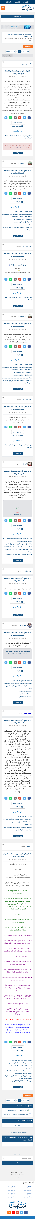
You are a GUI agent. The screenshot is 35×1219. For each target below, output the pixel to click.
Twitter (8, 1110)
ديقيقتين (19, 653)
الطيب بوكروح (26, 63)
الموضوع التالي (13, 1133)
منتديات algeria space (26, 691)
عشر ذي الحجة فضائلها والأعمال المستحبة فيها (18, 827)
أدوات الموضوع (8, 56)
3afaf (25, 464)
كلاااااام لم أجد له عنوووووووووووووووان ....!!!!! (17, 538)
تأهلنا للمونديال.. (26, 824)
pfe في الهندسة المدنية (24, 816)
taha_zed (28, 571)
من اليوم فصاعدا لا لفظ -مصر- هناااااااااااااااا (18, 554)
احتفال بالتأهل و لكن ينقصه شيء (21, 822)
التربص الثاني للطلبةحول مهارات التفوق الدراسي (19, 1067)
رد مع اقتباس (17, 153)
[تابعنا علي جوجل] (17, 1212)
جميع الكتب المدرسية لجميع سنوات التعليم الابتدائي (19, 687)
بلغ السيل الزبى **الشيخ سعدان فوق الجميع (19, 544)
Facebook (7, 1114)
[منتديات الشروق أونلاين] (28, 10)
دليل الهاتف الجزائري (25, 696)
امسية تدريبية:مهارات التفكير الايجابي (20, 1063)
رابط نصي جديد (28, 1186)
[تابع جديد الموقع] (9, 1212)
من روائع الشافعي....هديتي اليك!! (22, 680)
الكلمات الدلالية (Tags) (25, 1121)
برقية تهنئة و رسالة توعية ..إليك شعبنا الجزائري (17, 819)
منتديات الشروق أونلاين (25, 34)
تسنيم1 (28, 846)
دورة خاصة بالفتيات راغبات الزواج (22, 1081)
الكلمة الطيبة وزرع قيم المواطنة (22, 1060)
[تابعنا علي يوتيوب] (13, 1212)
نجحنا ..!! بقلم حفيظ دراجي (24, 830)
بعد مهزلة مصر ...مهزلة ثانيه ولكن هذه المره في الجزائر (18, 550)
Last (8, 51)
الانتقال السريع (17, 1154)
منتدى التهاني (28, 36)
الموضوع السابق (22, 1133)
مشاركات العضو (16, 126)
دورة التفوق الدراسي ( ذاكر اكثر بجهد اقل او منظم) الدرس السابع (18, 1077)
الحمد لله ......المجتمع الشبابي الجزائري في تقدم (18, 683)
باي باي (17, 1125)
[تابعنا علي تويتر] (21, 1212)
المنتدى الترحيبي (12, 34)
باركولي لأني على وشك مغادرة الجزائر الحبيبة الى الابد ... (18, 137)
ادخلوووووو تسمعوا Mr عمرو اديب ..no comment (18, 547)
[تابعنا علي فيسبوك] (26, 1212)
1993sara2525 (22, 163)
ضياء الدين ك (22, 625)
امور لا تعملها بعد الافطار (24, 541)
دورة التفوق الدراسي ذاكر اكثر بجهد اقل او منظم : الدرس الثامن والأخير (18, 1072)
